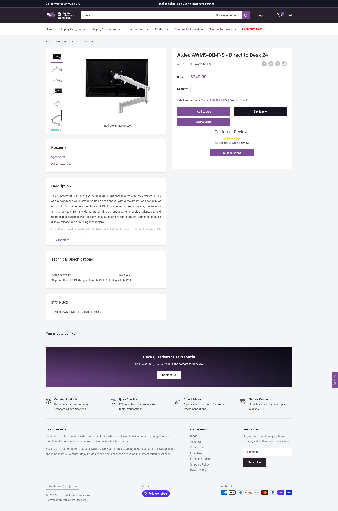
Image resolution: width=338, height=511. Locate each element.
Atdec (180, 64)
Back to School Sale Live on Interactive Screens (186, 3)
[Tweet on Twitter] (277, 63)
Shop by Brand (136, 29)
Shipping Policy (199, 464)
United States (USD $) (59, 486)
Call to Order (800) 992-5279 (63, 3)
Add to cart (204, 111)
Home (49, 29)
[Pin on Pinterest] (270, 63)
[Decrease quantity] (194, 89)
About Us (195, 442)
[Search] (246, 15)
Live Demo (196, 453)
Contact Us (197, 447)
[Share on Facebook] (264, 63)
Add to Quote (203, 121)
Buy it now (260, 111)
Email (243, 100)
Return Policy (198, 470)
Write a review (232, 152)
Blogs (193, 436)
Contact (160, 29)
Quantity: (182, 88)
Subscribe (254, 462)
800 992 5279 (218, 100)
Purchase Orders (200, 459)
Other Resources (61, 164)
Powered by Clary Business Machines (66, 499)
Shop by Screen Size (104, 29)
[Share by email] (284, 63)
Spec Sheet (58, 157)
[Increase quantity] (213, 89)
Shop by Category (70, 29)
